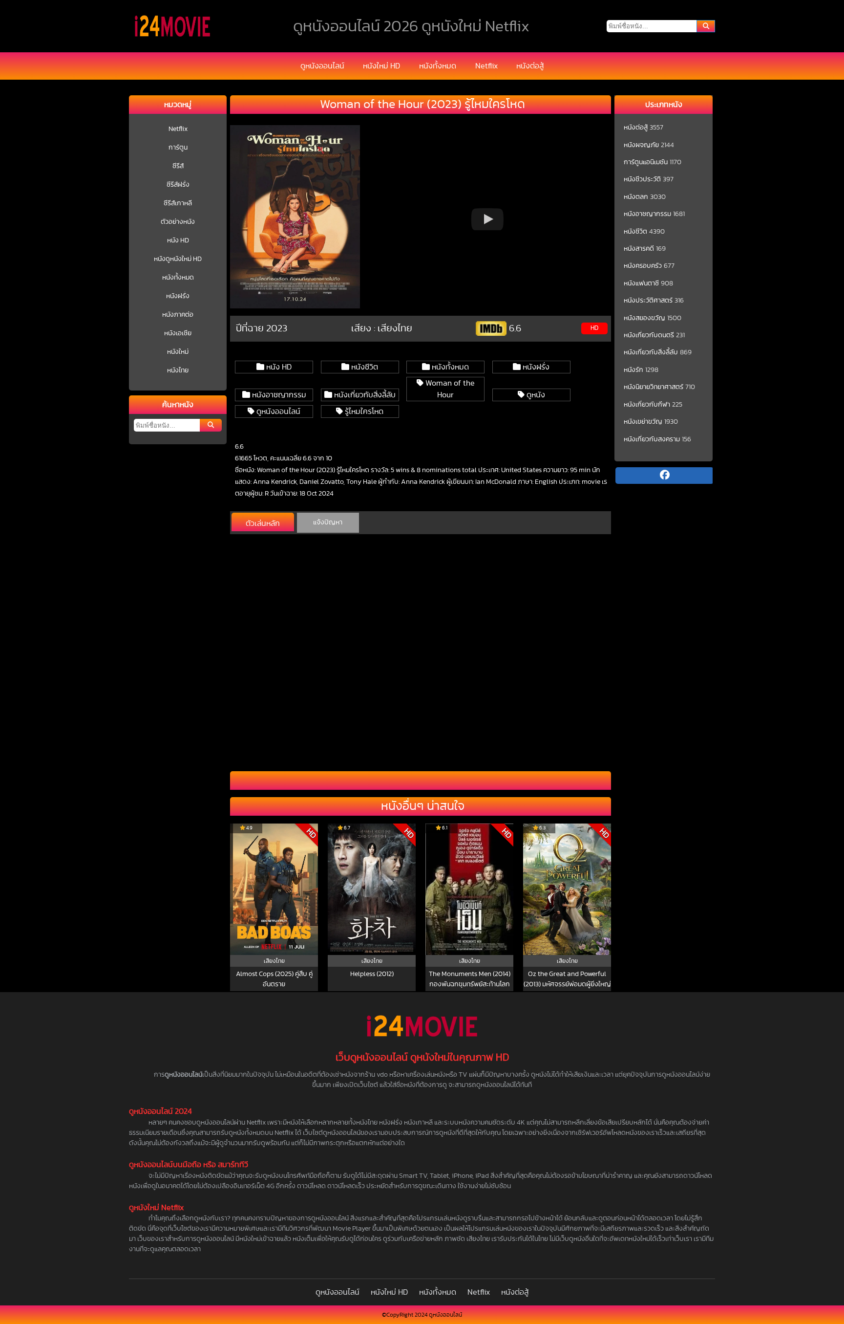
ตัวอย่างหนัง (178, 221)
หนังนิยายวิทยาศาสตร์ (653, 387)
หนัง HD (178, 240)
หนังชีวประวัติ (642, 179)
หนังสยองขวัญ (644, 318)
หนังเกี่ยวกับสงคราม (652, 439)
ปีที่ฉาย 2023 (261, 328)
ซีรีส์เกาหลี (178, 203)
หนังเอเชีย (177, 333)
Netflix (486, 66)
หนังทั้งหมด (437, 66)
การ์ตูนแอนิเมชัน (646, 162)
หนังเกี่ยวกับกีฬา (647, 404)
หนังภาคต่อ (177, 314)
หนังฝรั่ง (178, 296)
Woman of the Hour (449, 389)
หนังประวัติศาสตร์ (648, 300)
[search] (705, 26)
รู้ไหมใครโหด (363, 411)
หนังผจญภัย (641, 145)
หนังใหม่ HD (381, 66)
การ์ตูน (178, 147)
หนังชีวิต (363, 367)
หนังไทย (178, 370)
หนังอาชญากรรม (278, 395)
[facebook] (664, 475)
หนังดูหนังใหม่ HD (178, 259)
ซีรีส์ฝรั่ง (178, 184)
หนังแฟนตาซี (641, 283)
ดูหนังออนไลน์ (322, 66)
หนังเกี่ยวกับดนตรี (649, 335)
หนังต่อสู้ (530, 66)
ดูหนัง (535, 395)
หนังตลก (636, 197)
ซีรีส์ (178, 166)
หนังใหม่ (178, 351)
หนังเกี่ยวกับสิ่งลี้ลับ (364, 395)
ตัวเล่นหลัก (263, 523)
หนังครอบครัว (643, 265)
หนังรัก (633, 370)
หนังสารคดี (639, 248)
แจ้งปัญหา (327, 522)
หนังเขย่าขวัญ (643, 421)
